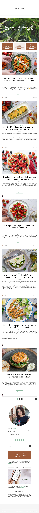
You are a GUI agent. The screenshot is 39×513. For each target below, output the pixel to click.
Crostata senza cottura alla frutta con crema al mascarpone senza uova (19, 178)
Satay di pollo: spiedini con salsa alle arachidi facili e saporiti (19, 326)
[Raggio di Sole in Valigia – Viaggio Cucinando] (19, 8)
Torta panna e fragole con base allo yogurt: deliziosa (19, 226)
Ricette (16, 125)
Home (16, 511)
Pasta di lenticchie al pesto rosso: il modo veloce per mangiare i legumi (19, 79)
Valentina (5, 97)
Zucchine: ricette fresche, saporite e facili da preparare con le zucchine (19, 28)
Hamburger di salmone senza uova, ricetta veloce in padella (19, 375)
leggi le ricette (19, 32)
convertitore (23, 486)
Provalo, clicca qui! (23, 487)
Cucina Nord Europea (21, 223)
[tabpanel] (19, 30)
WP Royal (7, 511)
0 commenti (35, 97)
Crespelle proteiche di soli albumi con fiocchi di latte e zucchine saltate (19, 276)
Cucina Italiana (21, 125)
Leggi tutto (19, 94)
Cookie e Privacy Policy (28, 511)
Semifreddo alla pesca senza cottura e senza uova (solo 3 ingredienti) (19, 128)
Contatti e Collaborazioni (20, 511)
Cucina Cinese (18, 323)
